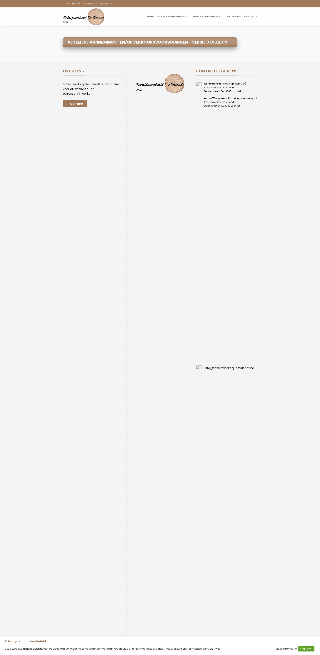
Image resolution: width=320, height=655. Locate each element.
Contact (250, 16)
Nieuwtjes (233, 16)
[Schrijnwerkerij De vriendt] (83, 16)
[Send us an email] (255, 3)
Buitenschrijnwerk (206, 16)
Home (151, 16)
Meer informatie (286, 648)
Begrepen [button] (306, 648)
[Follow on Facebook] (252, 3)
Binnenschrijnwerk (172, 16)
